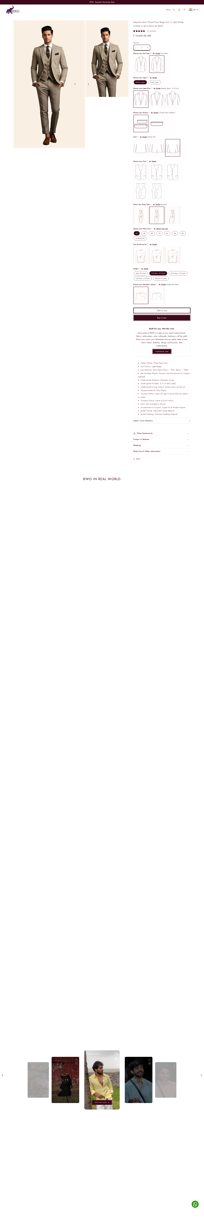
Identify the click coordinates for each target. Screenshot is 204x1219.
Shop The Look (100, 1102)
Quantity (136, 43)
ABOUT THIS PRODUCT (162, 421)
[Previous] (75, 84)
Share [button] (138, 459)
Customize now (161, 351)
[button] (174, 9)
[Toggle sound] (116, 1054)
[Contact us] (195, 1204)
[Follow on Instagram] (116, 1059)
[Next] (88, 84)
